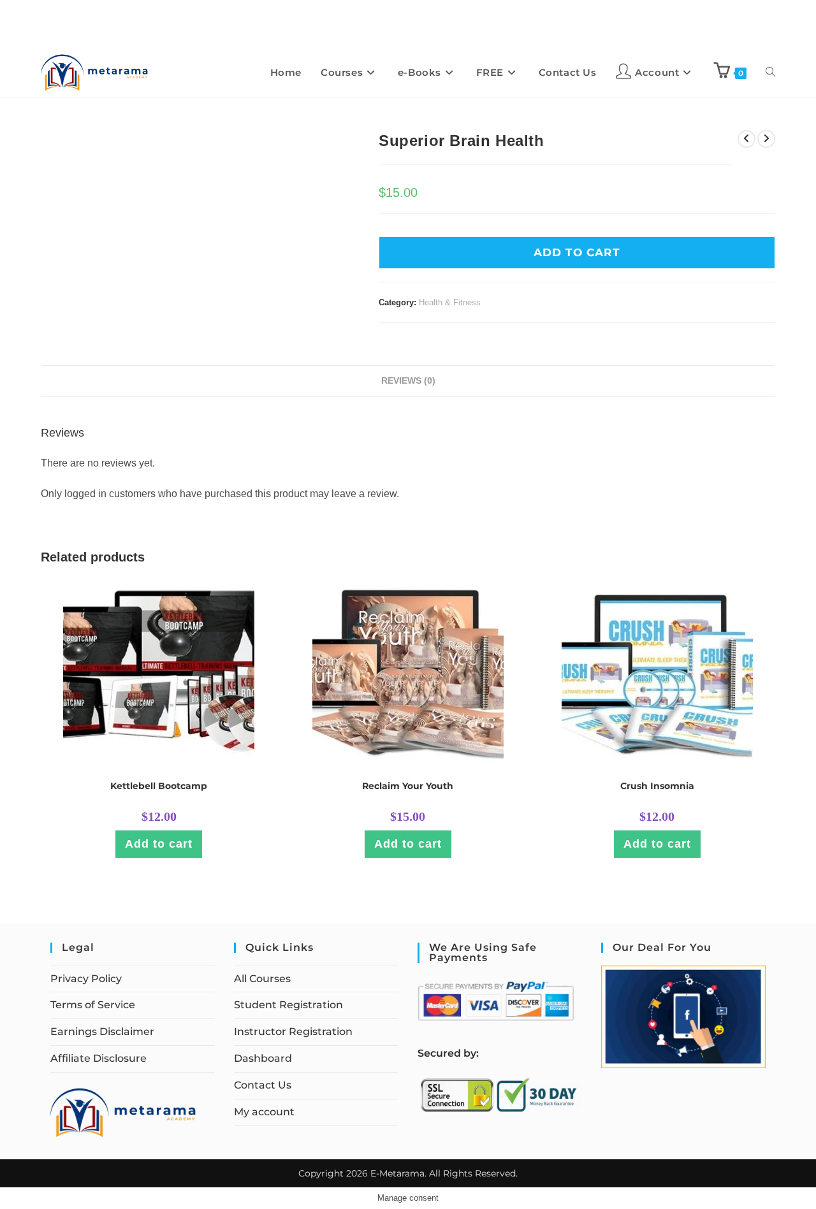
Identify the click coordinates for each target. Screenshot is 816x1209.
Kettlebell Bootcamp (158, 786)
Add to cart (159, 843)
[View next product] (766, 139)
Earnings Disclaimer (102, 1031)
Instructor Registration (293, 1031)
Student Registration (288, 1005)
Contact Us (262, 1085)
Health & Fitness (450, 302)
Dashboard (263, 1058)
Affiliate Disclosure (98, 1058)
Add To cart (577, 252)
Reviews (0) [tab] (408, 380)
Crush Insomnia (657, 786)
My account (264, 1112)
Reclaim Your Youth (407, 786)
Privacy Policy (86, 979)
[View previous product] (746, 139)
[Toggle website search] (770, 72)
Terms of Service (92, 1005)
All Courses (262, 979)
